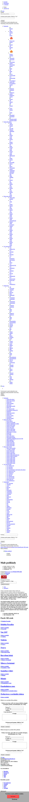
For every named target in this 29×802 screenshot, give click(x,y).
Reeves (8, 522)
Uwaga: (15, 713)
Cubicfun (9, 494)
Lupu (8, 513)
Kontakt (5, 1)
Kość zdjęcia (10, 421)
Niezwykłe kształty (11, 448)
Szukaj (2, 12)
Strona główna (4, 547)
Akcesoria (9, 404)
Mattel (5, 774)
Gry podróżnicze (10, 480)
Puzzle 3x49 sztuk (11, 430)
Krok (8, 510)
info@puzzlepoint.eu (10, 758)
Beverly (8, 487)
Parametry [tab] (6, 588)
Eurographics (10, 499)
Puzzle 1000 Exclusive (12, 456)
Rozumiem (13, 796)
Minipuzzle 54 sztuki (11, 431)
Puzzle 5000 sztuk (11, 461)
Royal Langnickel (11, 524)
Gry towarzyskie (7, 246)
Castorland (9, 491)
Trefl (8, 529)
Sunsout (8, 528)
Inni (7, 505)
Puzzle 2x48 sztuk (11, 429)
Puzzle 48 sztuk (10, 427)
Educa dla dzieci (10, 436)
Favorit (8, 502)
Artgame (9, 484)
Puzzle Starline (10, 403)
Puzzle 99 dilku (10, 441)
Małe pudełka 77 (10, 440)
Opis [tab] (5, 587)
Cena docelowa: (8, 712)
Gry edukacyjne (10, 465)
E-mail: (8, 708)
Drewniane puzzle (11, 406)
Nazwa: (7, 707)
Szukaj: (2, 534)
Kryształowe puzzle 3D (12, 410)
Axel (8, 486)
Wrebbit (8, 530)
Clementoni (9, 492)
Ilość (2, 582)
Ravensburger (10, 521)
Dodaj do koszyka (5, 584)
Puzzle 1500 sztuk (11, 457)
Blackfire (6, 771)
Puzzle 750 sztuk (10, 452)
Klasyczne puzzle (8, 196)
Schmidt (8, 525)
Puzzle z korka (10, 415)
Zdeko (8, 532)
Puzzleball (9, 417)
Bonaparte (9, 490)
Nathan (8, 518)
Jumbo (8, 506)
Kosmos (8, 509)
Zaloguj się (6, 8)
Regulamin (6, 3)
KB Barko (9, 507)
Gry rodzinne (10, 473)
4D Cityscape (10, 483)
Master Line (9, 514)
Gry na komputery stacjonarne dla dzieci (16, 469)
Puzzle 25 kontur (10, 426)
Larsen (8, 511)
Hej (7, 503)
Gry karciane (10, 467)
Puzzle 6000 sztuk (11, 463)
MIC (8, 517)
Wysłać (2, 726)
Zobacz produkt (5, 627)
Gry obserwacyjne (11, 471)
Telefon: (8, 710)
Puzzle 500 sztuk (10, 450)
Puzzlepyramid (10, 418)
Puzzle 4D (9, 414)
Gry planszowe (10, 472)
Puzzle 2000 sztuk (11, 459)
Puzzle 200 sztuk (10, 444)
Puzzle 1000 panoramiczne (13, 455)
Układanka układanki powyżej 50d (15, 438)
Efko (8, 498)
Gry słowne (9, 475)
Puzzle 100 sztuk (10, 442)
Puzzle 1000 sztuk (11, 453)
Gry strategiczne (10, 476)
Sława (8, 526)
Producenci (6, 285)
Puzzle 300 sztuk (10, 445)
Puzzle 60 (9, 433)
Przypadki (9, 434)
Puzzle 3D (9, 402)
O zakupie (6, 4)
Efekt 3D (9, 407)
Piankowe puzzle (11, 413)
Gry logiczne (10, 468)
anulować (8, 726)
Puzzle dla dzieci (7, 121)
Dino (8, 495)
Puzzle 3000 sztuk (11, 460)
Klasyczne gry (10, 479)
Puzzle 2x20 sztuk (11, 425)
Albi (5, 776)
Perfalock (9, 411)
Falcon (8, 501)
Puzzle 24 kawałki (11, 422)
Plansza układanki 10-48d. (13, 423)
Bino (8, 488)
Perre (8, 519)
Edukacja (9, 496)
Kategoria (6, 26)
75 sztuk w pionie (11, 449)
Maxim (8, 515)
